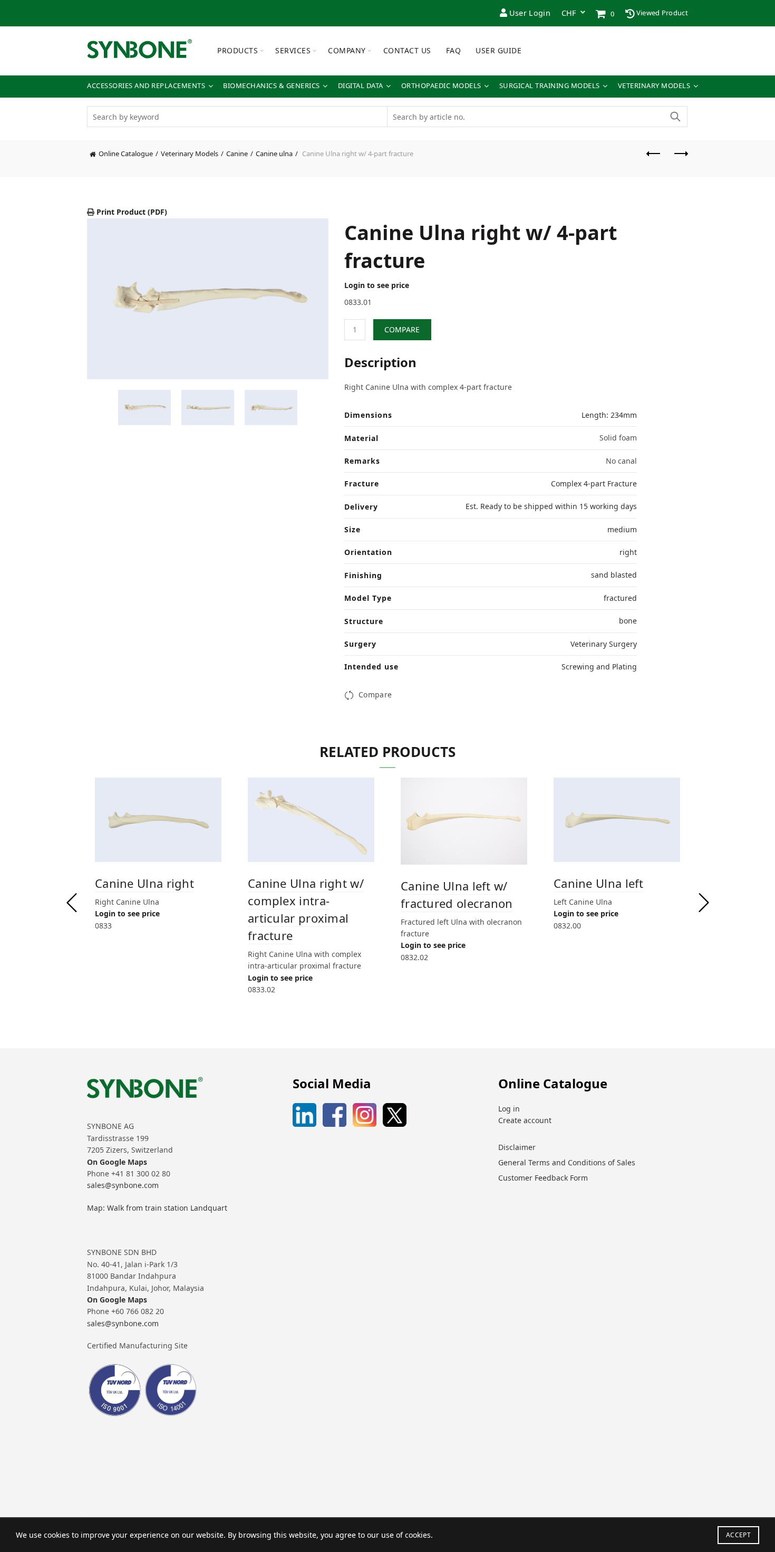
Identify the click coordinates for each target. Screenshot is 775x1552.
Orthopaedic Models (441, 85)
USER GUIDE (498, 50)
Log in (509, 1109)
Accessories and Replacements (146, 85)
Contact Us (407, 50)
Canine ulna (274, 153)
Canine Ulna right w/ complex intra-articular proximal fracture (306, 909)
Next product (680, 159)
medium (622, 529)
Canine (237, 153)
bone (628, 621)
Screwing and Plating (599, 667)
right (628, 552)
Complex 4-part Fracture (594, 483)
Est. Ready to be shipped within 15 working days (551, 506)
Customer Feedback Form (543, 1178)
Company (347, 50)
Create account (524, 1120)
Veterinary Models (654, 85)
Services (293, 50)
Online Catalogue (126, 153)
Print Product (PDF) (130, 212)
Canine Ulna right (144, 883)
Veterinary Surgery (603, 644)
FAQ (453, 50)
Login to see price (376, 285)
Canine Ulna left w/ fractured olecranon (457, 894)
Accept (738, 1534)
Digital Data (360, 85)
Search (674, 116)
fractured (620, 598)
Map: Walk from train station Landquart (157, 1208)
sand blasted (614, 575)
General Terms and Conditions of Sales (566, 1162)
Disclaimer (517, 1147)
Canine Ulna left (599, 883)
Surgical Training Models (549, 85)
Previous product (654, 159)
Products (237, 50)
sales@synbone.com (123, 1185)
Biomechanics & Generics (271, 85)
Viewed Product (662, 12)
